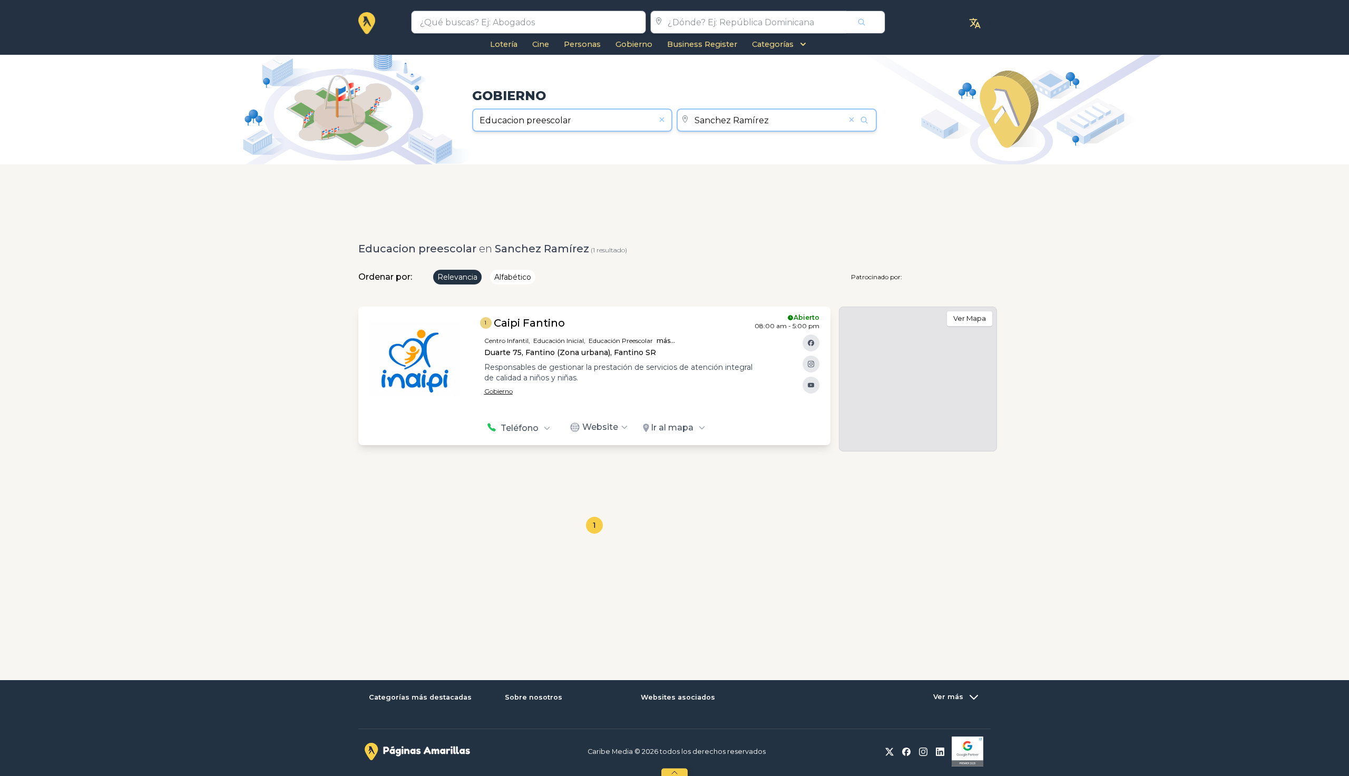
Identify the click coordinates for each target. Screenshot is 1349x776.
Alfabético (512, 277)
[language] (975, 23)
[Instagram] (811, 364)
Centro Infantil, (507, 341)
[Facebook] (811, 343)
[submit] (865, 22)
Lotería (503, 44)
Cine (540, 44)
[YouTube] (811, 385)
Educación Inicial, (559, 341)
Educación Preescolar (621, 341)
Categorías (773, 44)
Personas (582, 44)
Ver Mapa (969, 318)
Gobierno (633, 44)
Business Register (702, 44)
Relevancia (457, 277)
